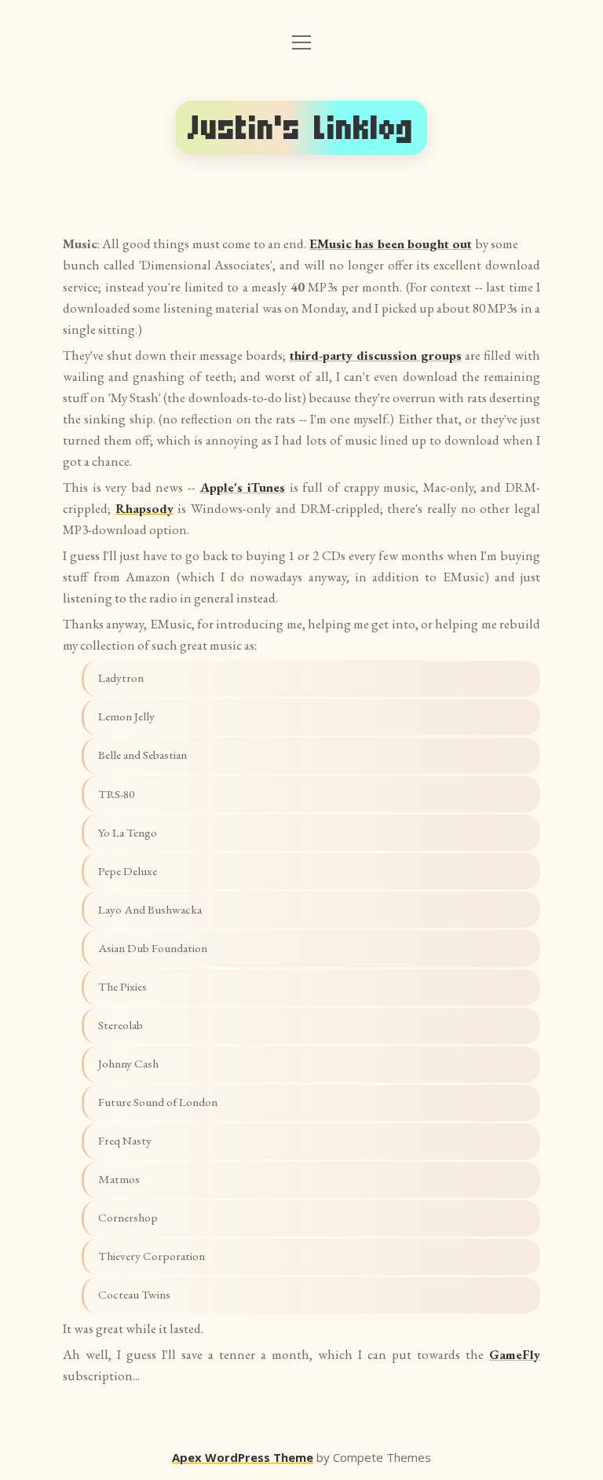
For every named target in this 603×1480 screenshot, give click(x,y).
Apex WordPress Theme (242, 1457)
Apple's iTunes (243, 487)
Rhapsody (144, 508)
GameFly (514, 1354)
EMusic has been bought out (391, 243)
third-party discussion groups (376, 355)
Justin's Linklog (301, 128)
